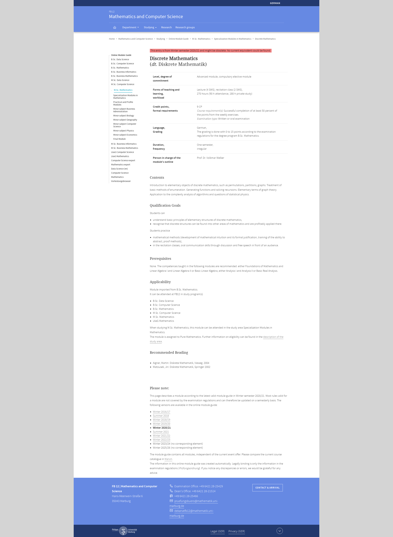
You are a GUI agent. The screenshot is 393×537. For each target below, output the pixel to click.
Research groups (185, 27)
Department (129, 27)
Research (166, 27)
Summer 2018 (161, 416)
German (275, 3)
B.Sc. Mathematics (120, 67)
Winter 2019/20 (161, 424)
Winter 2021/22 (161, 436)
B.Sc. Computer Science (122, 63)
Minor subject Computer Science (124, 125)
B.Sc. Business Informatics (123, 71)
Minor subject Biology (123, 115)
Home (112, 38)
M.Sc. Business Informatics (123, 143)
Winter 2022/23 (161, 440)
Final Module (119, 139)
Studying (149, 27)
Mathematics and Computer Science (135, 38)
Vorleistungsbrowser (121, 181)
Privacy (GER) (236, 531)
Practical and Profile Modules (123, 103)
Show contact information (280, 531)
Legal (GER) (217, 531)
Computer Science (119, 172)
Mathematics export (120, 164)
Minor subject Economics (125, 134)
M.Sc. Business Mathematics (124, 148)
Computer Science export (123, 160)
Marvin (168, 459)
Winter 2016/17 (161, 412)
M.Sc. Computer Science (122, 84)
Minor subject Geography (125, 119)
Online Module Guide (179, 38)
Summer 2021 (161, 432)
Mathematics (117, 177)
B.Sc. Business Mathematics (124, 76)
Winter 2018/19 (161, 420)
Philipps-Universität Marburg (124, 531)
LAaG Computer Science (122, 152)
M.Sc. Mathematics (201, 38)
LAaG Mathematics (120, 156)
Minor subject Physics (123, 130)
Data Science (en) (119, 168)
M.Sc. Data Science (120, 80)
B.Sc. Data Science (120, 59)
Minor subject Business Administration (124, 110)
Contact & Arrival (267, 487)
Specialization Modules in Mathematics (232, 38)
